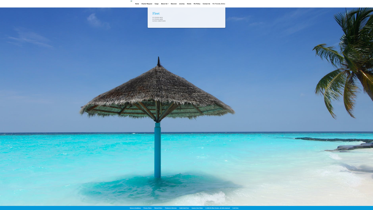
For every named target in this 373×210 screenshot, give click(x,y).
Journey (182, 4)
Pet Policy (197, 4)
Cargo (157, 4)
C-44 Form (235, 208)
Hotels (189, 4)
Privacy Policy (147, 208)
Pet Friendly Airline (219, 4)
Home (137, 4)
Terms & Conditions (135, 208)
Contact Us (206, 4)
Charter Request (146, 4)
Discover (174, 4)
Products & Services (171, 208)
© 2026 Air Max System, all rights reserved (217, 208)
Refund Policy (158, 208)
